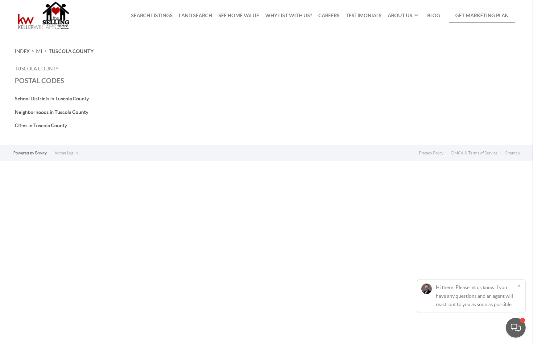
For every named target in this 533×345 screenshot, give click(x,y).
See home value (238, 15)
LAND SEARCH (195, 15)
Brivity (41, 153)
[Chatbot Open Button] (516, 328)
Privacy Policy (431, 153)
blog (433, 15)
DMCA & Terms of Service (474, 153)
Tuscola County (71, 51)
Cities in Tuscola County (41, 125)
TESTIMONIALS (364, 15)
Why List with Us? (288, 15)
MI (39, 51)
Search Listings (152, 15)
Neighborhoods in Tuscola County (52, 112)
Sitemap (512, 153)
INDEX (22, 51)
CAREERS (329, 15)
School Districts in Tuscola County (52, 98)
